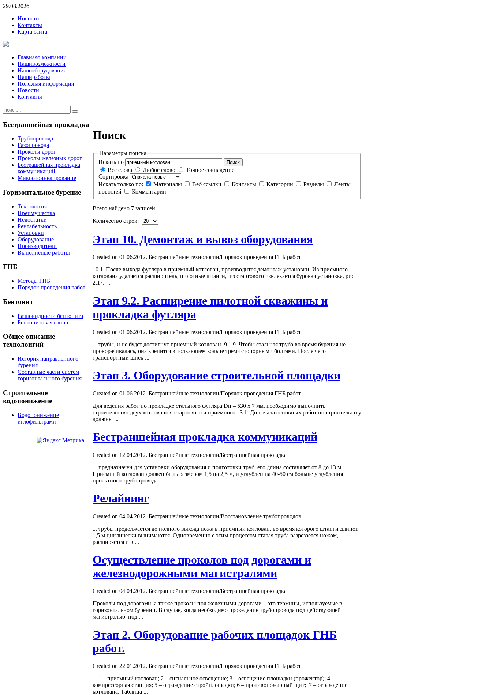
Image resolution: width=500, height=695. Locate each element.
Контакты (30, 25)
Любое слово (159, 170)
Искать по (111, 162)
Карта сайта (32, 32)
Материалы (168, 184)
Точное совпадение (210, 170)
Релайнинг (121, 498)
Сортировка (113, 176)
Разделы (314, 184)
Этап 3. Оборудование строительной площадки (216, 375)
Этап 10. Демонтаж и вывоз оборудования (203, 239)
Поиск (233, 162)
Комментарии (149, 191)
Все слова (120, 170)
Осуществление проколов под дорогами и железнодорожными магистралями (202, 566)
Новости (28, 18)
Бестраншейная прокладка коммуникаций (205, 436)
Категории (280, 184)
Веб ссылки (207, 184)
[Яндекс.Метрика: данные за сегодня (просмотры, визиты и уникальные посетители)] (60, 440)
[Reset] (75, 111)
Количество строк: (116, 221)
